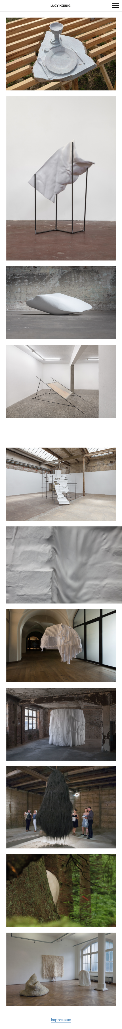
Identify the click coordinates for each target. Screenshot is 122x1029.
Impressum (61, 1020)
